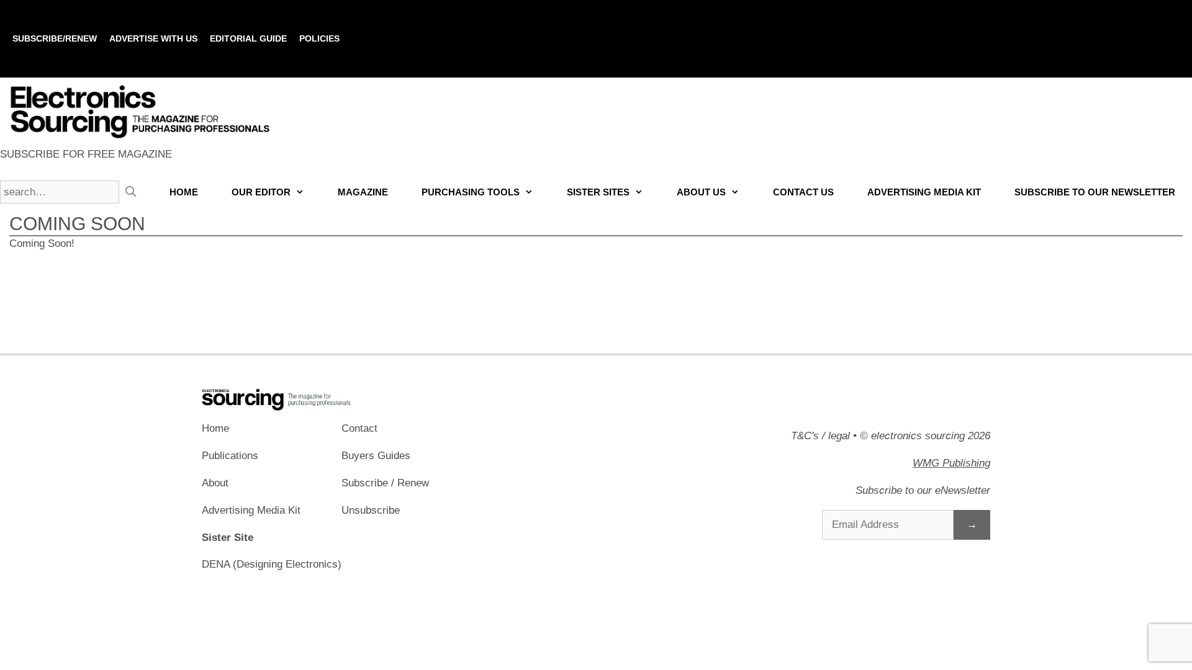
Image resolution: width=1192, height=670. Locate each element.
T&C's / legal (820, 436)
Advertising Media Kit (924, 192)
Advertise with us (153, 38)
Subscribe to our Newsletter (1094, 192)
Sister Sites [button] (598, 192)
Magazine (363, 192)
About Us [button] (701, 192)
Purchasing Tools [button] (471, 192)
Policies (319, 38)
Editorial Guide (248, 38)
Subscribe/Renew (54, 38)
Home (183, 192)
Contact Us (803, 192)
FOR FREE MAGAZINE (86, 154)
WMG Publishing (951, 463)
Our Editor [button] (261, 192)
